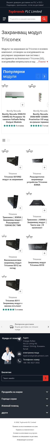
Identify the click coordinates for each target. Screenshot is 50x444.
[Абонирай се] (45, 378)
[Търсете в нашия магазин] (44, 19)
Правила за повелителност (25, 430)
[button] (4, 19)
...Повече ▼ (42, 61)
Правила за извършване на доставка (25, 436)
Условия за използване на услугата (25, 433)
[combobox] (27, 19)
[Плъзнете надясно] (44, 76)
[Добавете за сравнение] (23, 105)
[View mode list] (8, 140)
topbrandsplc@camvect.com (35, 355)
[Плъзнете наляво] (38, 76)
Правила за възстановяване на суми (25, 426)
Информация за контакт (25, 440)
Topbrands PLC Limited (28, 422)
